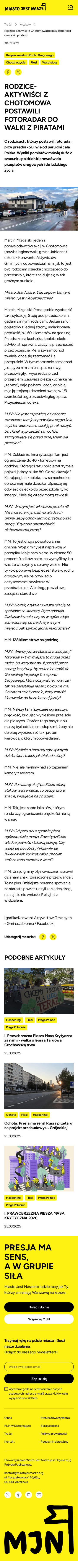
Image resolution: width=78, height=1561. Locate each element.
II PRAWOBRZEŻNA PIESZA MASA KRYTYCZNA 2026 (34, 1215)
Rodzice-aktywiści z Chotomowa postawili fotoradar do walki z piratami (37, 33)
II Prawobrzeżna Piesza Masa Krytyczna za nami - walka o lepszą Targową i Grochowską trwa (38, 1040)
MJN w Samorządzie (17, 1426)
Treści (8, 24)
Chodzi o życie (16, 62)
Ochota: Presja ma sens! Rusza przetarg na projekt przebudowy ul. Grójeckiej (38, 1125)
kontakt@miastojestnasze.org (24, 1473)
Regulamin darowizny (54, 1441)
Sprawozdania (50, 1426)
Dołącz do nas (39, 1307)
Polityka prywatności (54, 1434)
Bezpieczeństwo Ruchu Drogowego (29, 55)
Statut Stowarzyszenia (55, 1418)
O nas (8, 1418)
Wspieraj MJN (39, 1319)
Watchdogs (49, 62)
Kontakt (9, 1441)
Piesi (34, 62)
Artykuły (25, 24)
